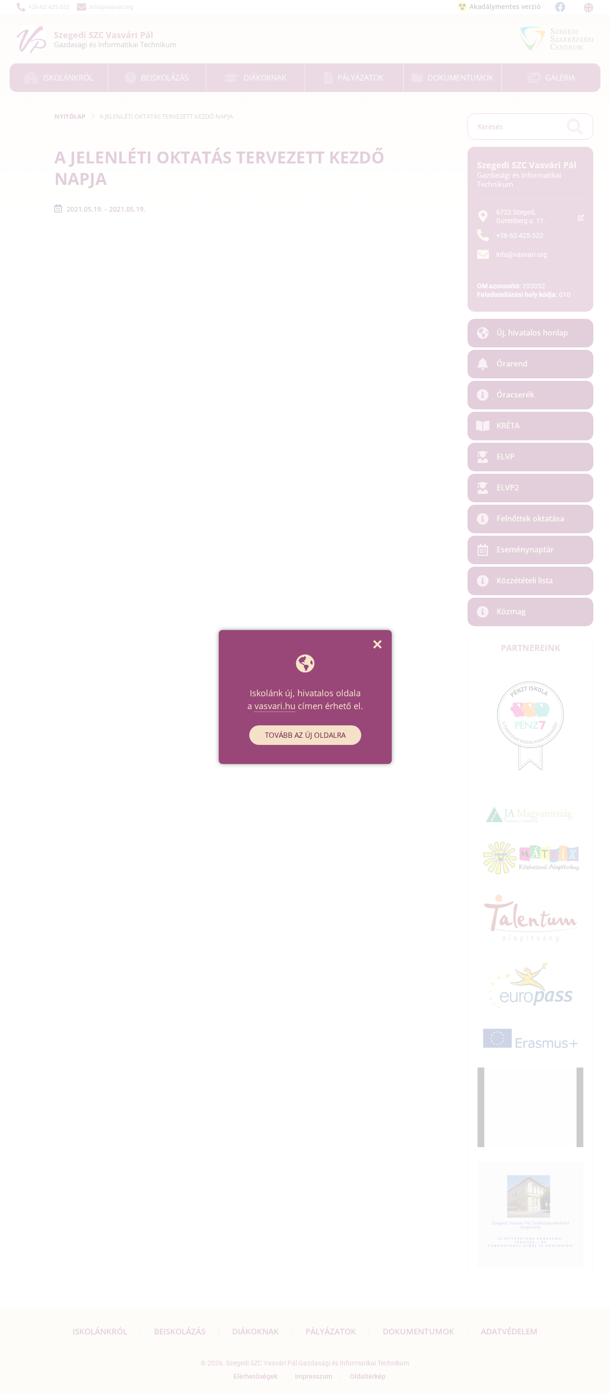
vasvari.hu (274, 706)
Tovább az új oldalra (305, 735)
